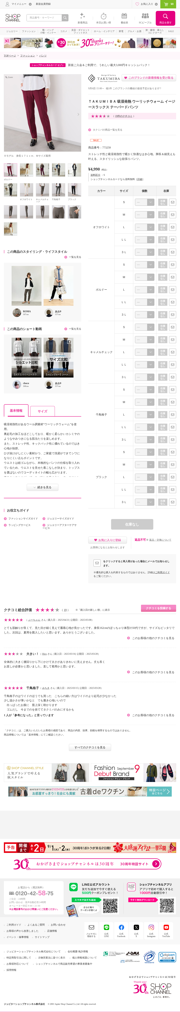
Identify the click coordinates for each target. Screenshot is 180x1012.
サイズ (42, 411)
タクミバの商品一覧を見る (107, 129)
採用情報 (11, 970)
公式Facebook (121, 935)
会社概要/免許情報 (78, 951)
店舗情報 (52, 931)
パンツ (43, 55)
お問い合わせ (58, 924)
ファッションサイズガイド (23, 518)
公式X (136, 935)
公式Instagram (151, 935)
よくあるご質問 (36, 924)
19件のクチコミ (123, 116)
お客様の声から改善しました (22, 931)
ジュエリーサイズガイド (60, 518)
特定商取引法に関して (19, 957)
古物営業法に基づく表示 (51, 957)
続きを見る (44, 487)
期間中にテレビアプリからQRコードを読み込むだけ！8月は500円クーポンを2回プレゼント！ (110, 65)
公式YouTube (166, 935)
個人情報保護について (84, 957)
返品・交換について (160, 540)
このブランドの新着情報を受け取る (150, 77)
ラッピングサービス (19, 525)
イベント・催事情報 (18, 937)
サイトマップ (42, 937)
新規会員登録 (43, 4)
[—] (144, 202)
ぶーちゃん (34, 620)
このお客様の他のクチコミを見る (153, 638)
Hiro (44, 654)
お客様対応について (18, 964)
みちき (46, 688)
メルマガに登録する (91, 935)
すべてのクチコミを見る (90, 747)
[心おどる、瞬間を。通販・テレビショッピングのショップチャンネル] (12, 17)
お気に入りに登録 (109, 540)
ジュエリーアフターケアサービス (60, 526)
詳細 (139, 179)
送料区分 (95, 175)
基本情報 (16, 410)
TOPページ (10, 55)
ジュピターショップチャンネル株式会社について (34, 951)
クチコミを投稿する (158, 608)
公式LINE (106, 935)
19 (65, 609)
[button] (167, 957)
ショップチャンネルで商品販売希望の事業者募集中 (64, 964)
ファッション (27, 55)
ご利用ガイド (162, 572)
